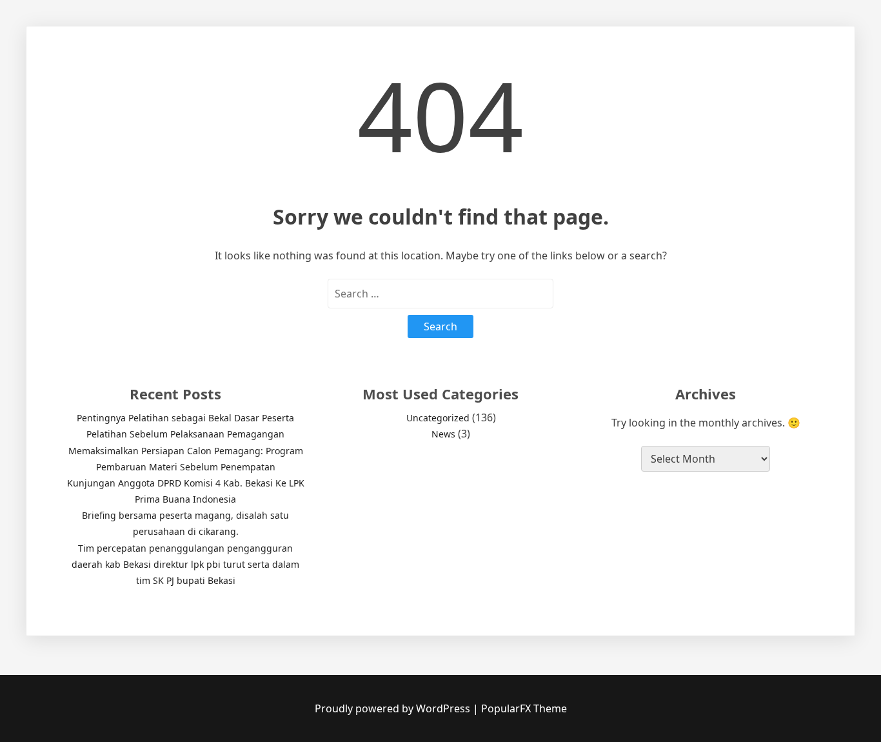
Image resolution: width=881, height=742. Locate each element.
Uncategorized (438, 418)
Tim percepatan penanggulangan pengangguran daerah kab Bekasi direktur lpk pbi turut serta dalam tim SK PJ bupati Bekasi (185, 564)
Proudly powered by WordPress (394, 708)
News (443, 434)
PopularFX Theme (524, 708)
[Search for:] (440, 293)
